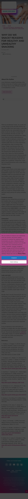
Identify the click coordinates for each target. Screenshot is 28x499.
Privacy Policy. (22, 253)
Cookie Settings (14, 262)
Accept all (14, 258)
